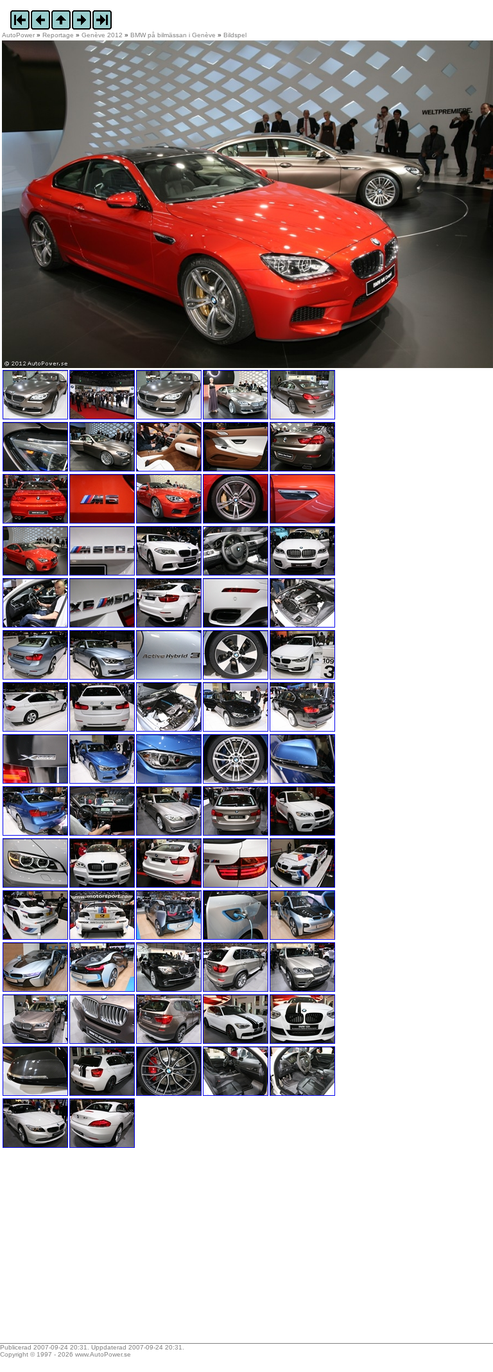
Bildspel (234, 35)
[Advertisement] (82, 1250)
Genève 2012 (102, 35)
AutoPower (18, 35)
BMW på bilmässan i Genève (173, 35)
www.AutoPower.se (103, 1354)
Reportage (58, 35)
